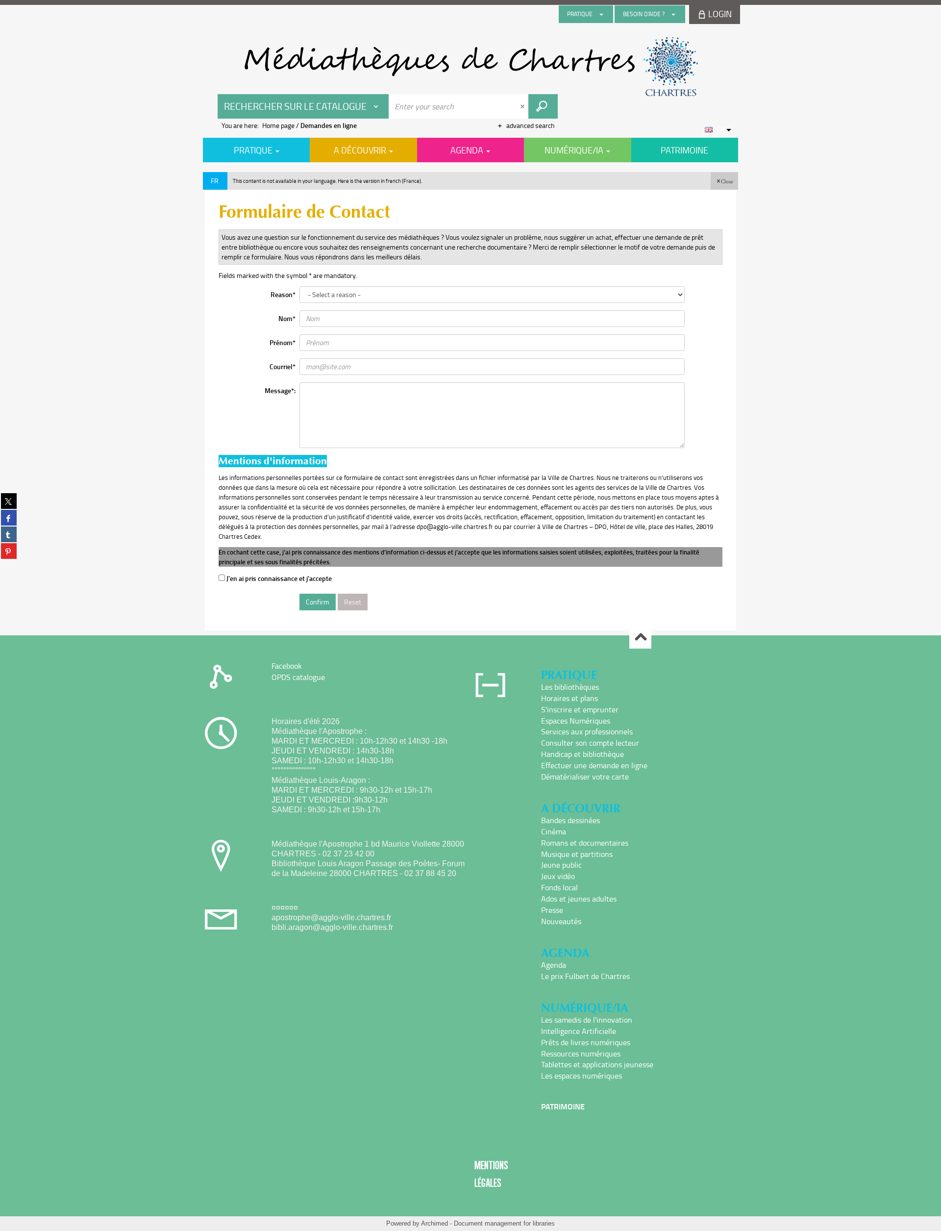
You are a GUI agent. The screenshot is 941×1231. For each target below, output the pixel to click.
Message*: (280, 390)
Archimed (434, 1223)
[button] (724, 181)
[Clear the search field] (523, 106)
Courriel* (283, 366)
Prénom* (283, 342)
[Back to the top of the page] (640, 638)
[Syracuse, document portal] (470, 66)
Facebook (287, 665)
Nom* (287, 318)
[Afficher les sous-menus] (601, 14)
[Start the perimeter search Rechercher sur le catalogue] (543, 106)
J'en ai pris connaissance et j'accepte (278, 578)
